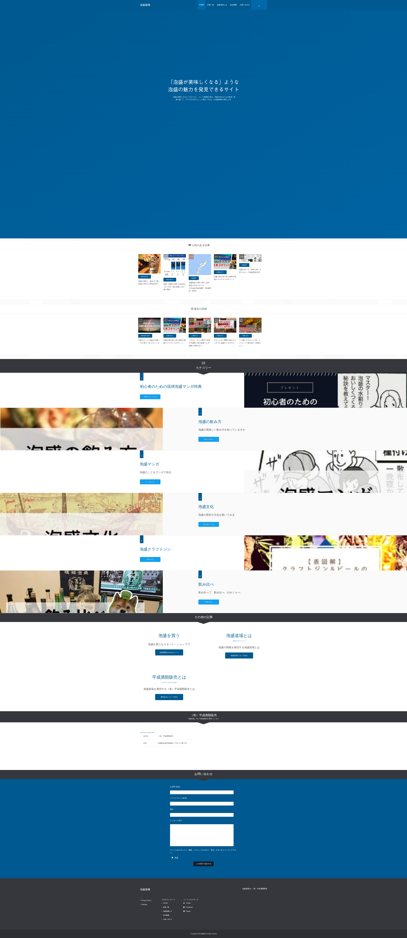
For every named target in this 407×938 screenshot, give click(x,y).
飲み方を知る (208, 439)
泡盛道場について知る (239, 655)
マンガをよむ (150, 482)
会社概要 (233, 5)
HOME (201, 5)
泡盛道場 (145, 5)
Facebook (189, 907)
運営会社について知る (169, 697)
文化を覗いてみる (209, 524)
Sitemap (144, 904)
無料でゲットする (150, 397)
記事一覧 (210, 5)
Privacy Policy (146, 900)
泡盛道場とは (222, 5)
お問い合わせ (245, 5)
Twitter (188, 903)
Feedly (188, 911)
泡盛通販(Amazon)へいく (169, 652)
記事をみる (150, 559)
